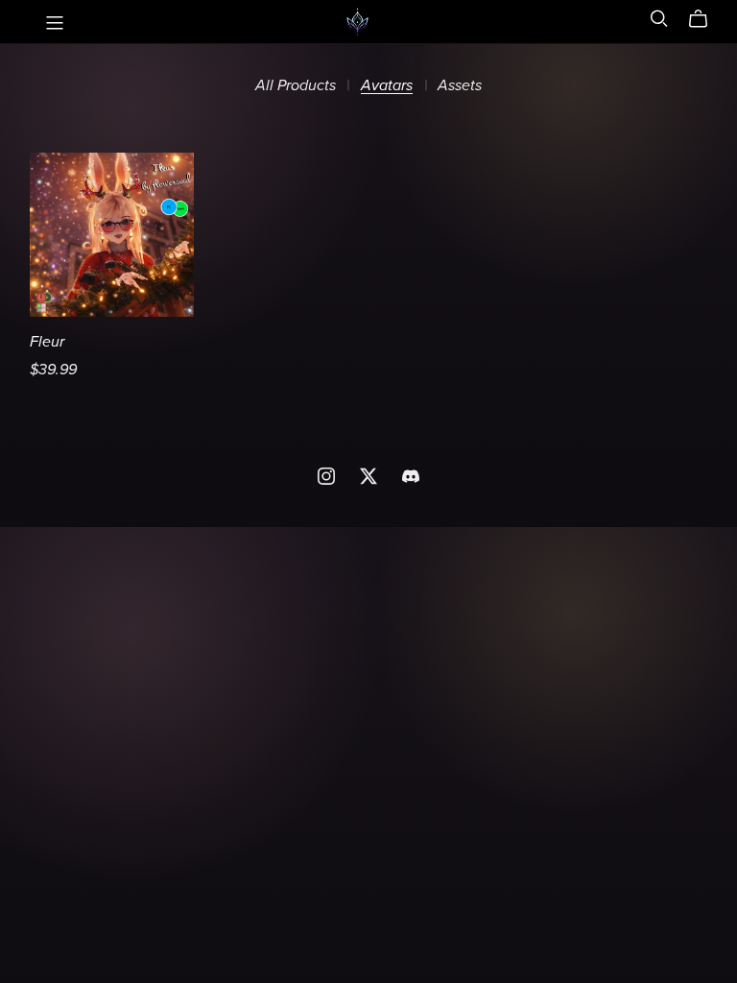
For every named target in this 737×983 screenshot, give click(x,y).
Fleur (47, 341)
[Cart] (706, 19)
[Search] (659, 19)
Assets (460, 86)
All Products (295, 86)
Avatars (387, 86)
